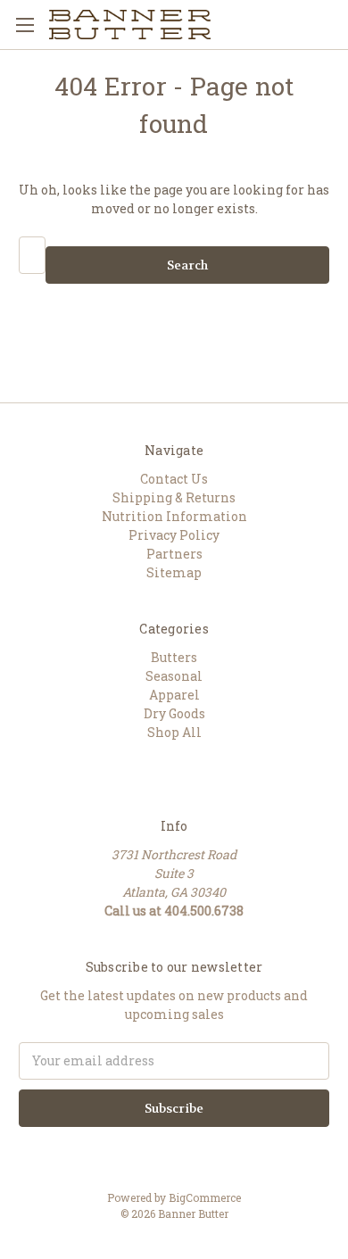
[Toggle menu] (24, 24)
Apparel (174, 694)
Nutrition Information (174, 516)
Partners (174, 553)
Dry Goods (174, 713)
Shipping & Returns (174, 497)
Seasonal (174, 675)
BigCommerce (205, 1197)
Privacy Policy (174, 534)
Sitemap (174, 572)
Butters (174, 657)
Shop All (174, 732)
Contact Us (174, 478)
